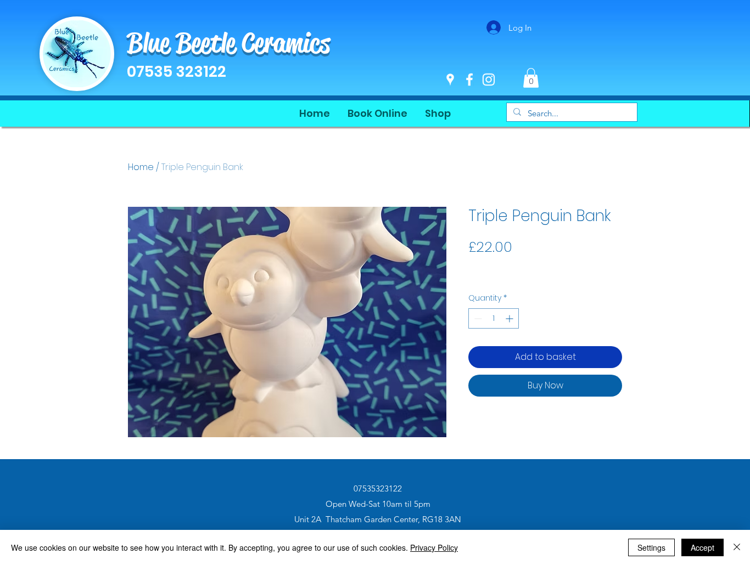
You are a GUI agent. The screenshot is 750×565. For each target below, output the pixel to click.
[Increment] (510, 318)
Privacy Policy (434, 547)
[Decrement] (477, 318)
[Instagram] (488, 79)
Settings (651, 547)
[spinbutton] (493, 318)
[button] (531, 78)
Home (141, 167)
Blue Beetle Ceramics (228, 42)
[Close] (736, 547)
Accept (702, 547)
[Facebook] (469, 79)
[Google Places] (450, 79)
